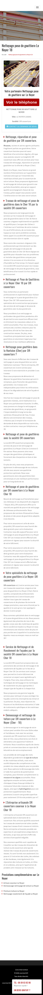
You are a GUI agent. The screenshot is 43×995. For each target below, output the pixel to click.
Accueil (4, 54)
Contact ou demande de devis (22, 126)
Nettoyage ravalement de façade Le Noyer (20, 894)
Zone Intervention (21, 970)
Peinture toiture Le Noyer (13, 891)
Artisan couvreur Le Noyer (13, 883)
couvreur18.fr (23, 973)
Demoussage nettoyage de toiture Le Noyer (21, 886)
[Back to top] (36, 988)
